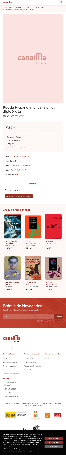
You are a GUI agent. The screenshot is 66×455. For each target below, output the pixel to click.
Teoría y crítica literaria (35, 7)
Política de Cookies (9, 370)
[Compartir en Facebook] (7, 147)
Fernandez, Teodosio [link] (13, 116)
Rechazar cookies (53, 442)
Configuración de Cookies (11, 374)
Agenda (46, 358)
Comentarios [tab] (33, 184)
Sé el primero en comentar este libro (18, 196)
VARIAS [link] (17, 174)
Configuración (54, 446)
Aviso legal (6, 358)
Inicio (5, 7)
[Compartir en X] (11, 147)
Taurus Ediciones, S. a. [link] (21, 156)
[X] (14, 347)
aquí (30, 451)
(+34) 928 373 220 (10, 389)
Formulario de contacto (11, 397)
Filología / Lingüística (16, 7)
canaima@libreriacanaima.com (13, 393)
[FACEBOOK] (5, 347)
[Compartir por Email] (19, 147)
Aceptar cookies (54, 438)
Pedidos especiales (30, 362)
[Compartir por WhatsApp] (15, 147)
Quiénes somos (28, 358)
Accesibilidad (28, 370)
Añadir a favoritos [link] (13, 140)
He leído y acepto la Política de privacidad (51, 321)
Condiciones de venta (10, 362)
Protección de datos (9, 366)
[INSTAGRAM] (10, 347)
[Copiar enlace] (23, 147)
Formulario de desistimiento (32, 366)
